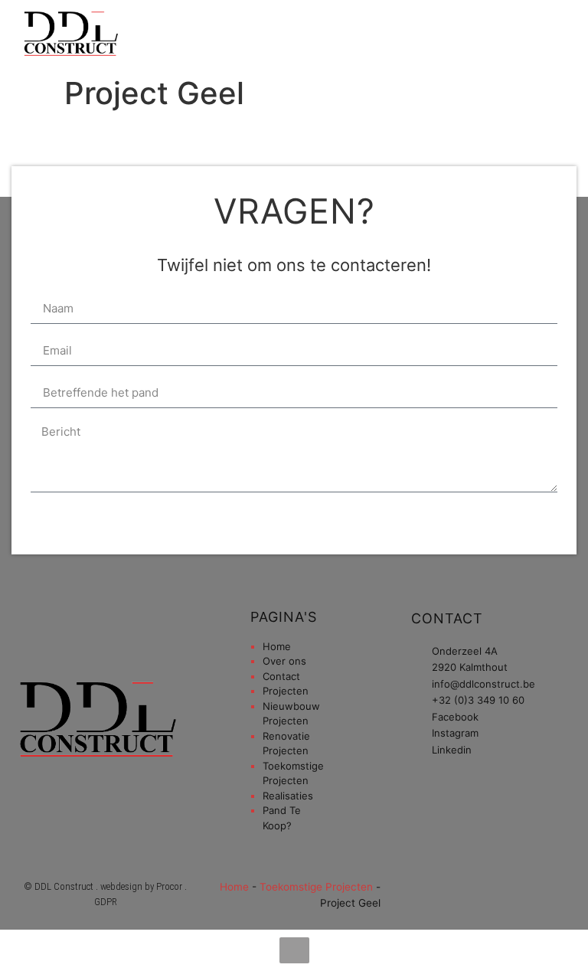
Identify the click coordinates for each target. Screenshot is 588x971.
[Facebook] (468, 34)
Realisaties (288, 796)
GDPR (105, 901)
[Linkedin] (516, 34)
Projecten (286, 691)
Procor (169, 886)
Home (277, 646)
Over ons (284, 661)
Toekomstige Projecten (316, 887)
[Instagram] (492, 34)
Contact (281, 676)
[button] (423, 34)
